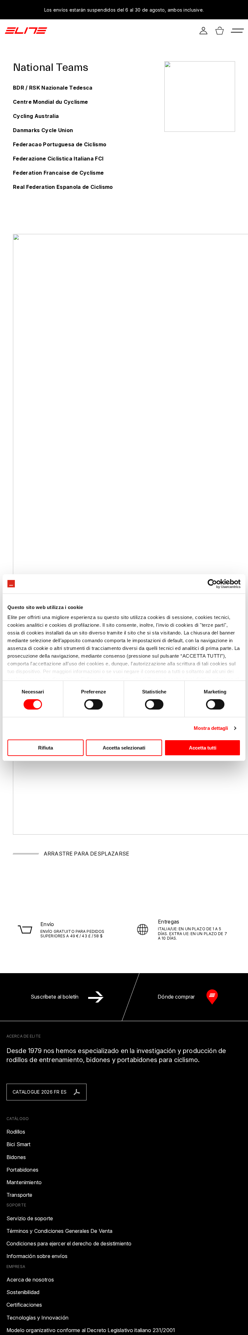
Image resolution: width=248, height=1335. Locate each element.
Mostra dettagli (211, 728)
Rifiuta (45, 747)
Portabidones (22, 1170)
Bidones (16, 1157)
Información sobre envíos (36, 1256)
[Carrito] (219, 30)
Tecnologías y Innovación (37, 1318)
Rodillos (15, 1132)
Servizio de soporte (29, 1218)
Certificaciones (24, 1305)
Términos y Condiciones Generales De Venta (59, 1231)
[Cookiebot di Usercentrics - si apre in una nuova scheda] (212, 583)
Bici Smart (18, 1144)
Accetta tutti (202, 747)
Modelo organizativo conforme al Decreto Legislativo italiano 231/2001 (90, 1330)
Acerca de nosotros (30, 1280)
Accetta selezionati (124, 747)
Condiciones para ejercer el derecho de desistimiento (68, 1244)
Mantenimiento (24, 1182)
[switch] (93, 704)
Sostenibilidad (22, 1292)
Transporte (19, 1195)
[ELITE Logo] (26, 30)
